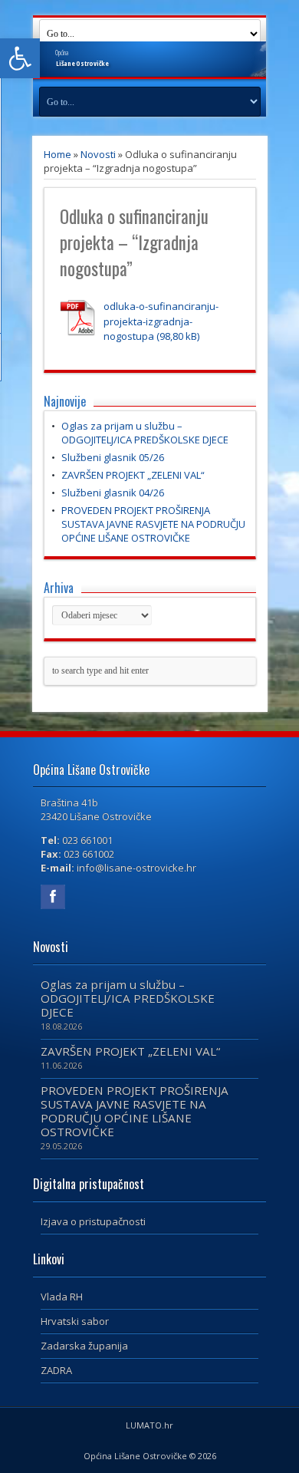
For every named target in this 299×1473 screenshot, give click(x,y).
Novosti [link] (98, 154)
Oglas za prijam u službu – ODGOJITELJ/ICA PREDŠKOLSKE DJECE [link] (144, 433)
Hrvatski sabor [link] (75, 1321)
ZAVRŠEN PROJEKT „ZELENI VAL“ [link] (133, 475)
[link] (20, 58)
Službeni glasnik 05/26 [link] (112, 457)
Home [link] (57, 154)
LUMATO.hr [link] (149, 1425)
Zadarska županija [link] (84, 1346)
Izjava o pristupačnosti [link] (93, 1221)
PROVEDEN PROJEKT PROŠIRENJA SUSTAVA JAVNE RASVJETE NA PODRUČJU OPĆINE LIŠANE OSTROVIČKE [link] (153, 524)
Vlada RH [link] (62, 1296)
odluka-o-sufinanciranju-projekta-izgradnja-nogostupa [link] (161, 321)
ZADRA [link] (56, 1370)
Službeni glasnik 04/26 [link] (112, 492)
